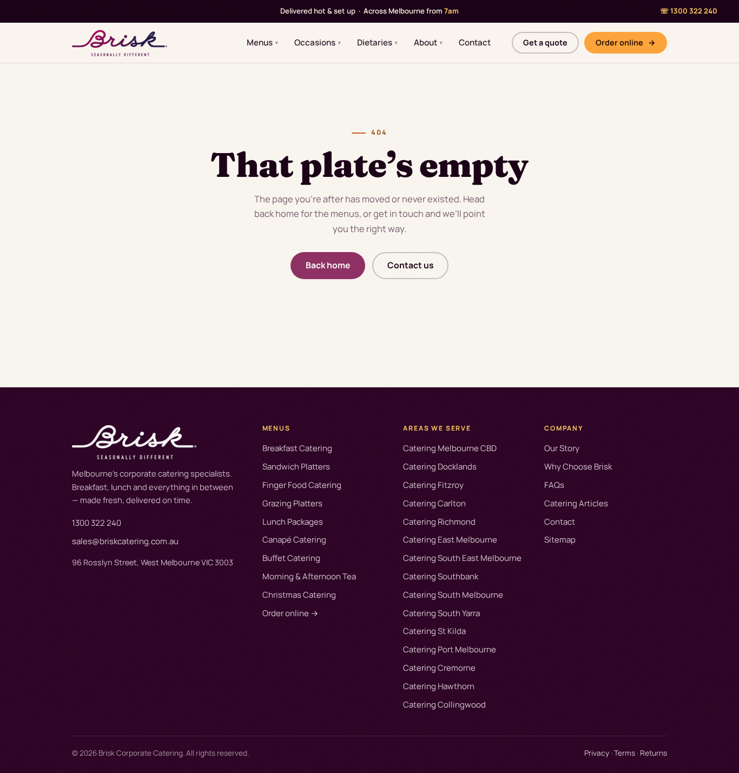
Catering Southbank (440, 576)
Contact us (410, 265)
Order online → (290, 613)
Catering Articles (576, 503)
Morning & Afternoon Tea (309, 576)
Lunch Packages (292, 521)
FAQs (554, 485)
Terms (624, 753)
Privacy (596, 753)
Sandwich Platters (296, 466)
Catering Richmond (439, 521)
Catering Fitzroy (433, 485)
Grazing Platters (292, 503)
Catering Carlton (434, 503)
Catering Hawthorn (438, 686)
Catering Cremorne (439, 667)
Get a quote (545, 42)
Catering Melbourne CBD (450, 448)
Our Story (561, 448)
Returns (653, 753)
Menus (262, 42)
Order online (626, 42)
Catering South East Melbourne (462, 558)
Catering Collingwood (444, 704)
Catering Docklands (440, 466)
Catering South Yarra (441, 613)
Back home (328, 265)
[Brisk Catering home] (119, 42)
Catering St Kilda (434, 631)
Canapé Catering (294, 539)
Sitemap (560, 539)
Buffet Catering (291, 558)
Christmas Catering (299, 594)
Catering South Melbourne (453, 594)
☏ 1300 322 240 (688, 11)
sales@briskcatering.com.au (125, 541)
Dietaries (377, 42)
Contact (475, 42)
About (428, 42)
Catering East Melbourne (450, 539)
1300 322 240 (96, 522)
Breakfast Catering (297, 448)
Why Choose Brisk (578, 466)
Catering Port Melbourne (449, 649)
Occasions (317, 42)
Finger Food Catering (301, 485)
